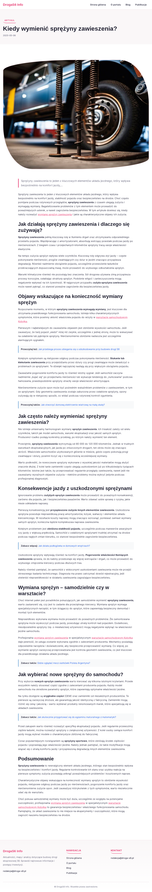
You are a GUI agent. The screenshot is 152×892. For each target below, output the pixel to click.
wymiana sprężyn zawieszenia (51, 637)
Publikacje (141, 4)
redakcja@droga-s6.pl (14, 871)
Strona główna (98, 4)
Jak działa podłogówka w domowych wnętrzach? (64, 545)
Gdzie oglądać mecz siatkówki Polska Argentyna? (63, 663)
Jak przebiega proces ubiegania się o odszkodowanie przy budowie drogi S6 (78, 349)
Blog (128, 4)
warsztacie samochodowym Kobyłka (112, 637)
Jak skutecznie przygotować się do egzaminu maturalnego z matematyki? (76, 717)
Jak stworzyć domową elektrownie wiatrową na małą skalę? (73, 404)
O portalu (116, 4)
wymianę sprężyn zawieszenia (55, 214)
